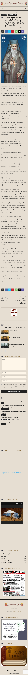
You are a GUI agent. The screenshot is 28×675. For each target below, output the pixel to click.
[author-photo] (14, 316)
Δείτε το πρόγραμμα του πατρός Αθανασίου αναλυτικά (13, 472)
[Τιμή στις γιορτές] (5, 332)
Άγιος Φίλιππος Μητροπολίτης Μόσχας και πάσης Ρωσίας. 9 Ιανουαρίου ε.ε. (21, 301)
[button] (2, 8)
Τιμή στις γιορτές (13, 330)
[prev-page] (2, 351)
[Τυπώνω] (2, 31)
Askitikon (6, 28)
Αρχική (2, 12)
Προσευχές (4, 415)
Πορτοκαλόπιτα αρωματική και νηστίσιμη (11, 422)
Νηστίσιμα (4, 423)
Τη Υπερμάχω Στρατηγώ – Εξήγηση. (10, 417)
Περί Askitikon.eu (10, 670)
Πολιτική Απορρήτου (17, 670)
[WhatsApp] (16, 31)
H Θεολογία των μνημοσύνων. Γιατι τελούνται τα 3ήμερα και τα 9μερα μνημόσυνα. (12, 406)
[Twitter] (9, 31)
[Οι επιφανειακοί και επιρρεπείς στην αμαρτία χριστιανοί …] (5, 345)
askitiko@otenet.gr (16, 611)
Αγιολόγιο (8, 12)
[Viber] (22, 31)
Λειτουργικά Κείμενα (5, 419)
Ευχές (3, 402)
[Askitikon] (14, 3)
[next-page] (5, 351)
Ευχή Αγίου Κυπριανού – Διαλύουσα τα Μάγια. (12, 401)
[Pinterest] (12, 31)
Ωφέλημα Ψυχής (14, 12)
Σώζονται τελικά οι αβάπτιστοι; (5, 299)
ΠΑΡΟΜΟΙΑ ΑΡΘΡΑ (10, 325)
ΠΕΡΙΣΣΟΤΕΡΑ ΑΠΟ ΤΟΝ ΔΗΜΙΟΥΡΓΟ (15, 327)
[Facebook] (6, 31)
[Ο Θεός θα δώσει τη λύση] (5, 338)
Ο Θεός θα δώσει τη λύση (14, 337)
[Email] (19, 31)
